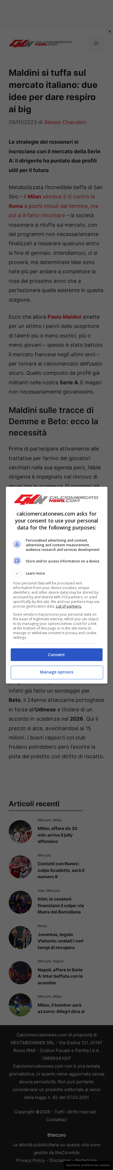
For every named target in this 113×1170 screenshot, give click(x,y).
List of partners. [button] (69, 606)
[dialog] (56, 585)
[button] (56, 573)
